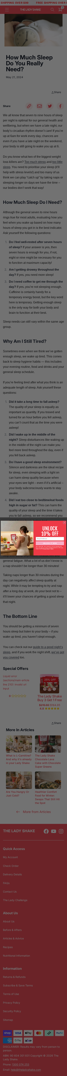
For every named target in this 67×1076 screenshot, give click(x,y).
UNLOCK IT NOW (50, 543)
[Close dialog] (64, 522)
